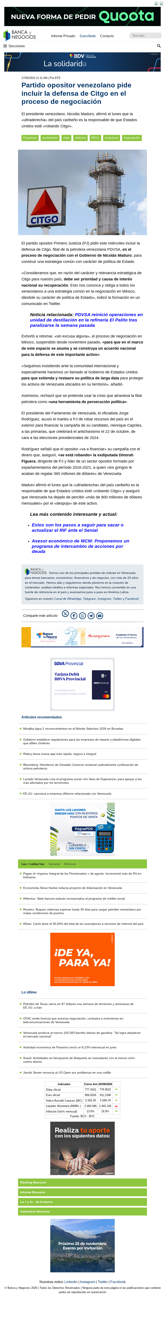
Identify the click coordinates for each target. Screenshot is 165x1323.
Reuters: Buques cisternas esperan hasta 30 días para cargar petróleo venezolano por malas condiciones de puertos (82, 911)
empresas (111, 137)
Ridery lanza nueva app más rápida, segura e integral (59, 754)
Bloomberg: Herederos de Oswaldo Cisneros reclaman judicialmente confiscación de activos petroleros (80, 766)
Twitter (117, 598)
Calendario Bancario (35, 1211)
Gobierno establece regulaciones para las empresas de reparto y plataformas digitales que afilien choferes (82, 741)
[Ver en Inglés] (156, 3)
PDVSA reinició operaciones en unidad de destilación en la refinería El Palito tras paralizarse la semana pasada (86, 320)
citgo (66, 137)
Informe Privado (63, 36)
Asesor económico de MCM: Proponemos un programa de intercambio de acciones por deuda (80, 546)
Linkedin (71, 1282)
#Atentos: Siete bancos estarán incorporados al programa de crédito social (74, 898)
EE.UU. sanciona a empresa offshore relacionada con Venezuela (67, 793)
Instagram (104, 598)
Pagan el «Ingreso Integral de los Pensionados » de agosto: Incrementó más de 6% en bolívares (82, 875)
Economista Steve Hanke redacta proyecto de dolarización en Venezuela (72, 888)
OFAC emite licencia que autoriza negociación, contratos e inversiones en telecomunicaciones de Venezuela (73, 1020)
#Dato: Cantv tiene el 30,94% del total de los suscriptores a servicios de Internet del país (83, 923)
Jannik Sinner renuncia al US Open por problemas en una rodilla (67, 1072)
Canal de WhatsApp (67, 598)
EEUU (95, 137)
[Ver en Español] (161, 3)
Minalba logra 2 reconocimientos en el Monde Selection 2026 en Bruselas (73, 728)
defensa (80, 137)
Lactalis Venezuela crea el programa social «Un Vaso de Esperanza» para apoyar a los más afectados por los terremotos (82, 780)
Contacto (107, 36)
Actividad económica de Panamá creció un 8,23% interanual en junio (69, 1047)
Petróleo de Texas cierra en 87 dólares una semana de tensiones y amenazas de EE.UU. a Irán (78, 1005)
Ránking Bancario (33, 1182)
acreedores (50, 137)
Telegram (89, 598)
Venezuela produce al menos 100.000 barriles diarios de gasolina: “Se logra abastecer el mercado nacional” (82, 1034)
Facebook (132, 598)
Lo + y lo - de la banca (36, 1202)
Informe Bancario (32, 1192)
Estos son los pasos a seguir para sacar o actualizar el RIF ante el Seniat (78, 527)
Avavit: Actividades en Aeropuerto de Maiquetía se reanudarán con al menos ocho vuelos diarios (79, 1059)
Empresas (30, 137)
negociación (132, 137)
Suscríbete (87, 36)
